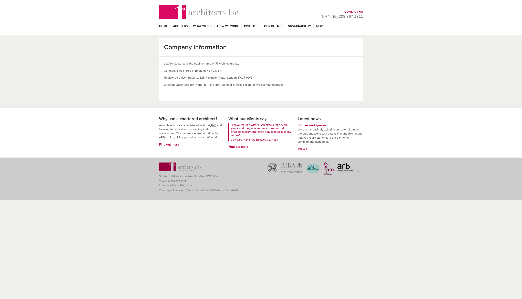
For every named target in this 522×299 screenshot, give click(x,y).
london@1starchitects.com (178, 185)
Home (163, 26)
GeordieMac (233, 190)
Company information (171, 190)
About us (180, 26)
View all (303, 149)
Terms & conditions (197, 190)
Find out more (169, 144)
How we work (228, 26)
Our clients (273, 26)
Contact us (353, 11)
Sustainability (299, 26)
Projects (251, 26)
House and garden (312, 125)
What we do (202, 26)
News (320, 26)
